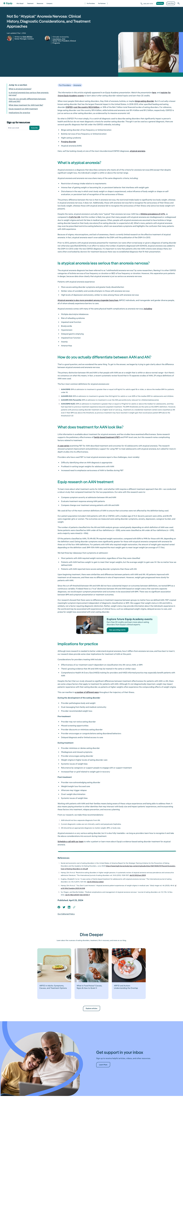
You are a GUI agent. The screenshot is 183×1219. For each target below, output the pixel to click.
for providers (65, 85)
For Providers (91, 3)
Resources (40, 3)
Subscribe (34, 128)
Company (49, 3)
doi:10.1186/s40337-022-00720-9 (77, 895)
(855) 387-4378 (148, 3)
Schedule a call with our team (70, 842)
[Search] (178, 3)
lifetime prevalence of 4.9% (153, 214)
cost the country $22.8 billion (86, 107)
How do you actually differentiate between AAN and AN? (27, 100)
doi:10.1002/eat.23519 (138, 875)
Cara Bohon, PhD (59, 39)
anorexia (77, 85)
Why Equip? (20, 3)
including (148, 309)
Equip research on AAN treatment (23, 109)
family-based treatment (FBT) (107, 437)
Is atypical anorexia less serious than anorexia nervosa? (29, 93)
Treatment (30, 3)
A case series (63, 446)
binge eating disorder (144, 101)
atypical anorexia (137, 151)
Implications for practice (19, 112)
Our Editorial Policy (66, 914)
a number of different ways (87, 692)
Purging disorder (68, 142)
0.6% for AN (74, 217)
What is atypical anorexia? (20, 89)
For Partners (101, 3)
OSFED (69, 107)
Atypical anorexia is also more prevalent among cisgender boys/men (88, 300)
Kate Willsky (27, 37)
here (154, 93)
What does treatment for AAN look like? (26, 105)
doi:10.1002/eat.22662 (95, 882)
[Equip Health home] (7, 3)
